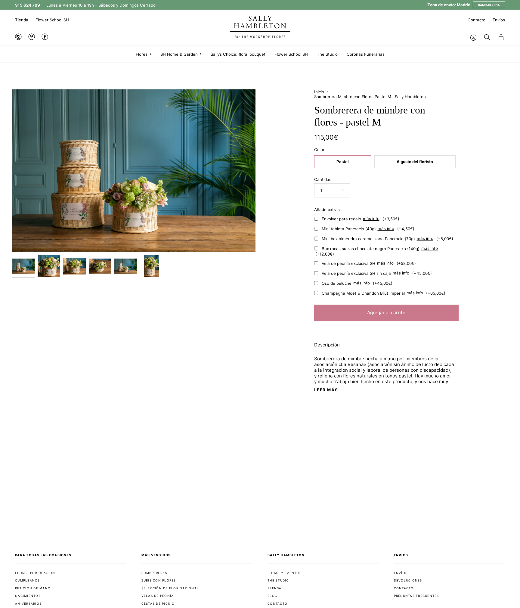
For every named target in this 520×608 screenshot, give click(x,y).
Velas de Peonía (157, 595)
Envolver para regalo (360, 218)
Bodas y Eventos (285, 573)
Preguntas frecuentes (416, 595)
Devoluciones (408, 580)
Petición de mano (33, 588)
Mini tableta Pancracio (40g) (368, 228)
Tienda (21, 19)
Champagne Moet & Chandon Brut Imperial (383, 292)
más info (371, 218)
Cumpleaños (27, 580)
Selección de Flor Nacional (170, 588)
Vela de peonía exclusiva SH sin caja (377, 273)
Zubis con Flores (158, 580)
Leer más (326, 390)
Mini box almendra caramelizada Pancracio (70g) (387, 238)
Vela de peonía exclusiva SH (369, 263)
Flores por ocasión (35, 573)
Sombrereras (154, 573)
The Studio (278, 580)
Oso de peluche (357, 283)
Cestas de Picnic (158, 603)
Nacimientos (28, 595)
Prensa (275, 588)
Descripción (327, 345)
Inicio (319, 91)
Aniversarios (28, 603)
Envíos (499, 19)
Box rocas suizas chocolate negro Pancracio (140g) (376, 251)
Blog (272, 595)
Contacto (476, 19)
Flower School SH (52, 19)
